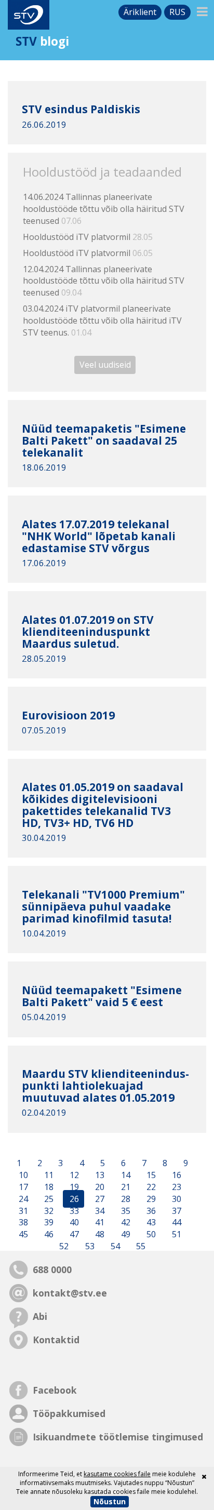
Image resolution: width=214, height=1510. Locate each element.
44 (175, 1222)
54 (114, 1246)
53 (89, 1246)
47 (73, 1234)
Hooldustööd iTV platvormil (88, 237)
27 (98, 1199)
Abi (40, 1316)
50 (150, 1234)
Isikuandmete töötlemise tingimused (118, 1437)
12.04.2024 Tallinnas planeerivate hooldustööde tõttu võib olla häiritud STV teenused (103, 281)
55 (139, 1246)
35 (124, 1211)
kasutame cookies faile (117, 1473)
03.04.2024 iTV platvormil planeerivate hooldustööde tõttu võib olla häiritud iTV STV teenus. (102, 320)
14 (124, 1175)
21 (124, 1187)
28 (124, 1199)
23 (175, 1187)
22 (150, 1187)
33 (73, 1211)
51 (175, 1234)
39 (48, 1222)
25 (48, 1199)
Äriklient (140, 12)
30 (175, 1199)
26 (73, 1199)
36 (150, 1211)
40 (73, 1222)
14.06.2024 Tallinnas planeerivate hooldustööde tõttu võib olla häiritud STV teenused (103, 208)
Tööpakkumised (69, 1413)
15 (150, 1175)
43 (150, 1222)
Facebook (55, 1390)
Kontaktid (56, 1339)
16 (175, 1175)
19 (73, 1187)
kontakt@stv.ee (70, 1293)
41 (98, 1222)
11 (48, 1175)
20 (98, 1187)
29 (150, 1199)
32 (48, 1211)
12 (73, 1175)
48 (98, 1234)
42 (124, 1222)
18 (48, 1187)
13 (98, 1175)
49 (124, 1234)
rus (177, 12)
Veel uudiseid (105, 365)
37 (175, 1211)
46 (48, 1234)
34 (98, 1211)
